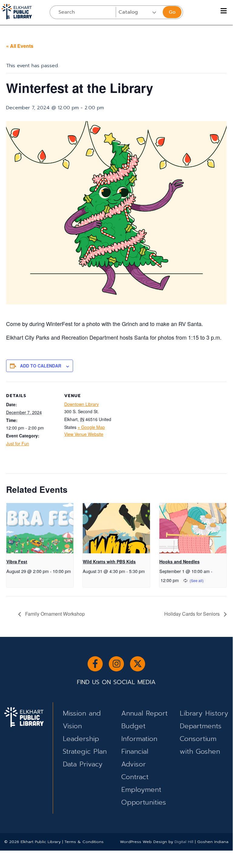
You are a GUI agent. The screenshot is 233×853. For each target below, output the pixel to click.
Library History (204, 713)
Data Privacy (82, 764)
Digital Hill (184, 842)
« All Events (19, 45)
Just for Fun (17, 443)
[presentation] (39, 528)
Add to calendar (40, 366)
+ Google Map (91, 427)
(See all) (197, 580)
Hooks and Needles (179, 561)
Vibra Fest (16, 561)
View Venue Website (83, 434)
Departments (200, 726)
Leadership (81, 739)
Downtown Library (81, 404)
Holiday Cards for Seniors (192, 613)
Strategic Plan (85, 751)
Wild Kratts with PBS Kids (109, 561)
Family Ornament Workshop (54, 613)
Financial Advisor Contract (134, 764)
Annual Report (144, 713)
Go (172, 12)
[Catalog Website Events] (138, 12)
